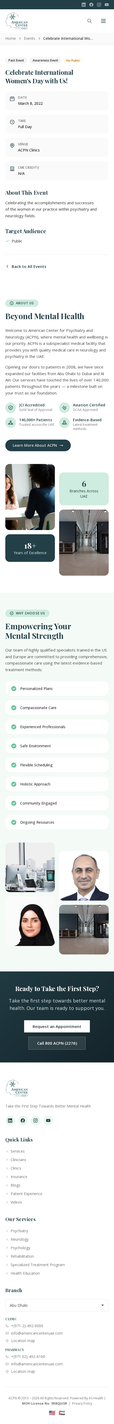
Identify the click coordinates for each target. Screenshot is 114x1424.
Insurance (19, 1176)
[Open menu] (103, 21)
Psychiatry (19, 1230)
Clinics (16, 1168)
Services (18, 1151)
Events (29, 38)
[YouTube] (107, 5)
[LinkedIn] (84, 5)
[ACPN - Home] (16, 20)
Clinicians (18, 1159)
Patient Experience (26, 1193)
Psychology (20, 1247)
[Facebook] (91, 5)
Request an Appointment (57, 1026)
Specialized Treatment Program (38, 1264)
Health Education (25, 1273)
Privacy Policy (82, 1403)
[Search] (89, 21)
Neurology (20, 1239)
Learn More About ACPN (35, 445)
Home (10, 38)
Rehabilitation (22, 1256)
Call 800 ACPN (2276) (57, 1043)
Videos (16, 1202)
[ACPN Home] (16, 1091)
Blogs (15, 1185)
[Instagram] (99, 5)
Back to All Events (29, 266)
